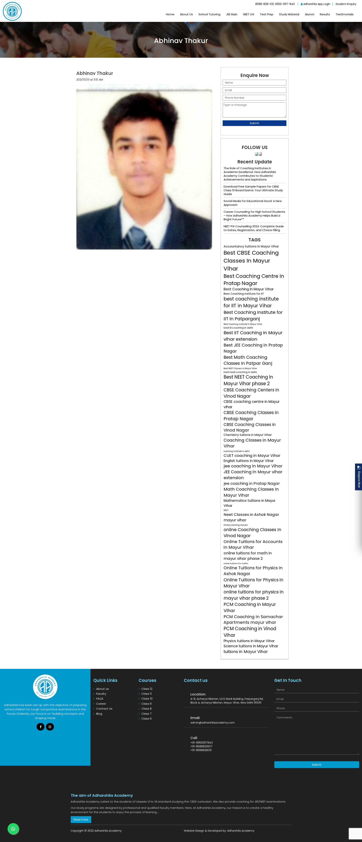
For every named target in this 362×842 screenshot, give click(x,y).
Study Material (289, 14)
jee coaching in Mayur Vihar (253, 466)
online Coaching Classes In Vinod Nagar (252, 533)
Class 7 (146, 714)
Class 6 (146, 719)
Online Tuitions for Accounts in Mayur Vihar (253, 544)
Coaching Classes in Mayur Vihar (252, 443)
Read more (81, 819)
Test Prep (266, 14)
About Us (186, 14)
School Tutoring (209, 14)
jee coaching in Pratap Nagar (252, 483)
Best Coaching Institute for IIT (244, 294)
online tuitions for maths (236, 563)
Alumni (309, 14)
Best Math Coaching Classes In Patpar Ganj (248, 360)
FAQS (99, 699)
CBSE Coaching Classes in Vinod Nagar (250, 427)
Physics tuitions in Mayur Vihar (249, 640)
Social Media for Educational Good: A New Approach (253, 203)
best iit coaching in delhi (238, 327)
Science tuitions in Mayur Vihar (251, 646)
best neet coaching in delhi (240, 372)
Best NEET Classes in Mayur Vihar (240, 368)
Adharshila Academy (240, 831)
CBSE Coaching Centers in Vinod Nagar (251, 393)
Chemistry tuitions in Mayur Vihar (248, 435)
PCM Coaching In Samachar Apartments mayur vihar (253, 619)
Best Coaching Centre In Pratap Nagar (254, 280)
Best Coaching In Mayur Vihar (249, 289)
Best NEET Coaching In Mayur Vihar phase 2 (248, 380)
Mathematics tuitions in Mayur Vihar (249, 503)
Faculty (101, 694)
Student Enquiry (346, 4)
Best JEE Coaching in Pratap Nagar (253, 348)
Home (170, 14)
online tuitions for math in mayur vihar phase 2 (248, 555)
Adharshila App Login (316, 4)
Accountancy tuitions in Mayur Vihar (251, 246)
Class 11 (146, 694)
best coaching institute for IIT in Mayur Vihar (251, 302)
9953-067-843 (285, 4)
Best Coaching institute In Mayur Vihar (243, 324)
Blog (99, 714)
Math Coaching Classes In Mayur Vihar (251, 492)
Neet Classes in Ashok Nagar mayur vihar (251, 517)
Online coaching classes (236, 525)
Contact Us (104, 709)
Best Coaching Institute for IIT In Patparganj (253, 315)
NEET (226, 510)
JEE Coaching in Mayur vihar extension (253, 475)
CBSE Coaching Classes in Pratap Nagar (251, 415)
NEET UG (248, 14)
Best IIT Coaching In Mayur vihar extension (253, 336)
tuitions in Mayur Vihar (246, 651)
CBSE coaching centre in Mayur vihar (252, 404)
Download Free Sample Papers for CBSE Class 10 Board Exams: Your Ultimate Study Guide (253, 190)
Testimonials (345, 14)
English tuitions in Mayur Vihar (249, 460)
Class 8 (146, 709)
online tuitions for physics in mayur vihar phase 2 (254, 595)
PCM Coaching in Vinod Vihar (250, 631)
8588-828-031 (264, 4)
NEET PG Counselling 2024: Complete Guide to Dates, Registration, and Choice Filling (254, 228)
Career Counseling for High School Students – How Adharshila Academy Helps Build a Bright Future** (254, 215)
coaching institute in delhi (237, 451)
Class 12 (146, 689)
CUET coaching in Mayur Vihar (252, 455)
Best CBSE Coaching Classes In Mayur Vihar (251, 260)
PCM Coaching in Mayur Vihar (250, 607)
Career (101, 704)
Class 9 (146, 704)
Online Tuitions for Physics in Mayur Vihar (253, 583)
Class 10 (147, 699)
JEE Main (231, 14)
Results (325, 14)
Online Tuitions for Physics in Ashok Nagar (253, 571)
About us (102, 689)
